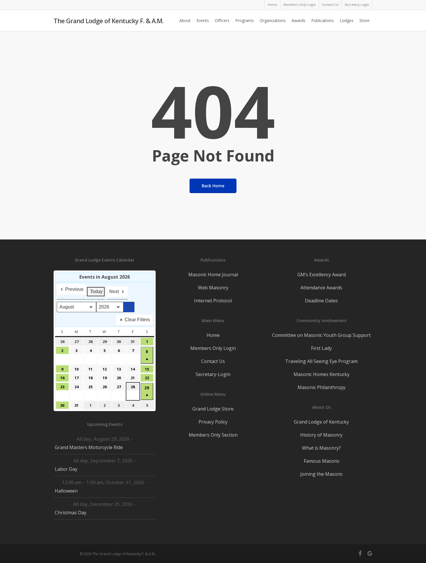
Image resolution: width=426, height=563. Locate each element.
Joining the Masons (321, 474)
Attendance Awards (321, 287)
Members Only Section (213, 435)
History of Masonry (321, 435)
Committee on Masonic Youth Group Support (321, 335)
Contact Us (213, 361)
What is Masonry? (321, 448)
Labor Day (66, 469)
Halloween (66, 491)
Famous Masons (321, 461)
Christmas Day (70, 512)
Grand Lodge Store (213, 409)
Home (213, 335)
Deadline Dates (321, 300)
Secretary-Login (213, 374)
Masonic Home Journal (213, 274)
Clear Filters (137, 319)
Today (96, 291)
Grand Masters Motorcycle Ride (89, 447)
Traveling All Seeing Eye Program (321, 361)
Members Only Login (213, 348)
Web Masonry (213, 287)
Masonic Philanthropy (321, 387)
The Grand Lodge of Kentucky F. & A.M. (108, 20)
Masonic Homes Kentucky (321, 374)
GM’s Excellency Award (321, 274)
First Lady (321, 348)
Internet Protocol (213, 300)
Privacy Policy (213, 422)
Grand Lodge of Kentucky (321, 422)
